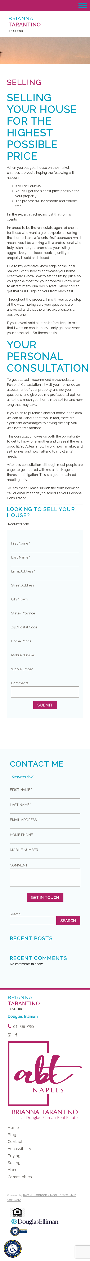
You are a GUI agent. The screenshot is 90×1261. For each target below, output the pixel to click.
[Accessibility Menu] (12, 1249)
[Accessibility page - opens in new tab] (19, 1233)
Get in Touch (45, 897)
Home (13, 1127)
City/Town (19, 599)
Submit (45, 705)
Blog (12, 1134)
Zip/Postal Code (24, 627)
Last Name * (20, 557)
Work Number (22, 669)
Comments (19, 683)
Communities (20, 1177)
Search (15, 914)
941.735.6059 (23, 1026)
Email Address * (23, 571)
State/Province (23, 613)
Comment (19, 865)
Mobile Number (23, 655)
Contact (15, 1141)
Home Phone (21, 641)
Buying (14, 1156)
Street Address (22, 585)
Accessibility (19, 1148)
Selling (14, 1162)
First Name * (20, 543)
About (13, 1170)
